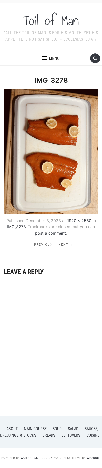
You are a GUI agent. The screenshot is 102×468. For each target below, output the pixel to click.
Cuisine (92, 435)
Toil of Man (51, 20)
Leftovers (70, 435)
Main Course (35, 429)
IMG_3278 (16, 226)
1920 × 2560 (79, 220)
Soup (57, 429)
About (12, 429)
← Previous (40, 244)
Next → (65, 244)
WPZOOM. (94, 458)
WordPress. (30, 458)
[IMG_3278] (51, 150)
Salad (73, 429)
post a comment (50, 233)
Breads (48, 435)
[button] (51, 58)
